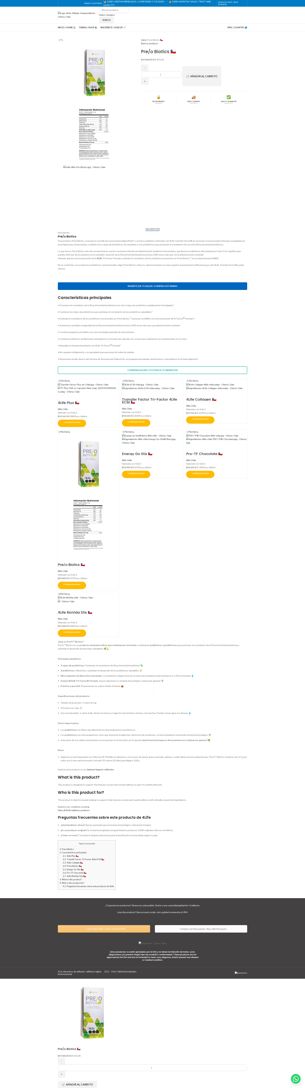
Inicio (144, 40)
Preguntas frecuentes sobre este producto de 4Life (88, 886)
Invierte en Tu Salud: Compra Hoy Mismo (153, 286)
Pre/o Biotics (67, 849)
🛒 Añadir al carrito (201, 76)
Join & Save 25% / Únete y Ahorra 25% (106, 928)
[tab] (153, 229)
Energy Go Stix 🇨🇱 (137, 453)
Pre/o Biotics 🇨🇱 (71, 564)
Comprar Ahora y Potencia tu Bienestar (152, 370)
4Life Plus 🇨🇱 (68, 402)
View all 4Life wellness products (74, 810)
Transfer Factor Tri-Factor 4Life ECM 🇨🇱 (149, 401)
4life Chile (63, 409)
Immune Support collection (100, 769)
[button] (296, 1079)
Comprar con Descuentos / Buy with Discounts (203, 928)
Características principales (73, 852)
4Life (99, 258)
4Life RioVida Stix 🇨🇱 (75, 612)
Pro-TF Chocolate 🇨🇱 (204, 453)
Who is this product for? (72, 883)
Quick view (62, 397)
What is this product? (71, 879)
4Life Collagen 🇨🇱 (201, 399)
